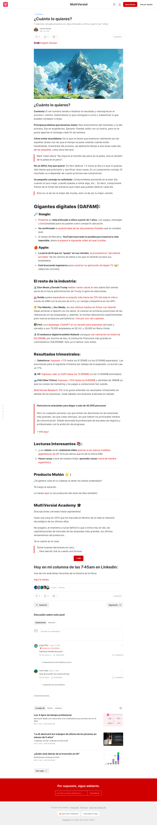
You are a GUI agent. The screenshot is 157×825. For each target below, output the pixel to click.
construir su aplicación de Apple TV (94, 265)
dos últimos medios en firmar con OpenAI (93, 307)
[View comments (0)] (57, 727)
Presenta (43, 219)
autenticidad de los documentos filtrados (81, 228)
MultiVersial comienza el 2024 (46, 757)
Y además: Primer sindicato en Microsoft (51, 740)
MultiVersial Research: (46, 390)
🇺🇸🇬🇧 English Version (45, 43)
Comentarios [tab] (40, 622)
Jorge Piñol (43, 645)
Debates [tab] (58, 708)
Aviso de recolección (97, 807)
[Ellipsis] (122, 645)
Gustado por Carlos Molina (50, 648)
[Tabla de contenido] (2, 413)
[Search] (114, 4)
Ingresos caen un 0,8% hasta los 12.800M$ (65, 374)
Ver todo (40, 771)
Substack (66, 820)
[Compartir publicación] (119, 4)
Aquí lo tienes (41, 579)
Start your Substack (70, 813)
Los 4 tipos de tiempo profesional (53, 715)
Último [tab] (50, 708)
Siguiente (113, 605)
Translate (39, 14)
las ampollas (44, 149)
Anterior (43, 605)
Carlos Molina (45, 29)
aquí (46, 431)
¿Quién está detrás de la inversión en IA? (56, 753)
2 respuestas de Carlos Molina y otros (56, 662)
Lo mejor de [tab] (40, 708)
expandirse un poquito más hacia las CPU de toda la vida (84, 297)
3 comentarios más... (42, 696)
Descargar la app (91, 813)
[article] (78, 721)
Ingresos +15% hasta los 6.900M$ (76, 380)
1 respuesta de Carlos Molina (53, 685)
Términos (84, 807)
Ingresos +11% (59, 360)
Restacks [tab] (51, 622)
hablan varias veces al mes (83, 287)
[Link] (30, 105)
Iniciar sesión (146, 4)
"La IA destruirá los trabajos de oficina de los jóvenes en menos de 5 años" (65, 736)
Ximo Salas (43, 670)
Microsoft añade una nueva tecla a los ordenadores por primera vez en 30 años (65, 719)
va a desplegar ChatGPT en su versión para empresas (72, 324)
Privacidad (74, 807)
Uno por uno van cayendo (90, 318)
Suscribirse (130, 4)
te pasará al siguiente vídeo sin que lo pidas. (81, 240)
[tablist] (45, 622)
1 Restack (61, 587)
